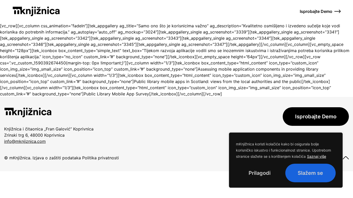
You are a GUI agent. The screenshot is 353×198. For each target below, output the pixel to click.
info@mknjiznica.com (25, 141)
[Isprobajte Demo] (337, 11)
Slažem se (310, 173)
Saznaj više (316, 156)
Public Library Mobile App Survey (116, 93)
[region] (286, 160)
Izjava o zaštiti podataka (56, 157)
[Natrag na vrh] (346, 158)
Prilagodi (260, 173)
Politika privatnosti (100, 157)
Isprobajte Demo (316, 11)
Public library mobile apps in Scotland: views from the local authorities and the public (217, 81)
